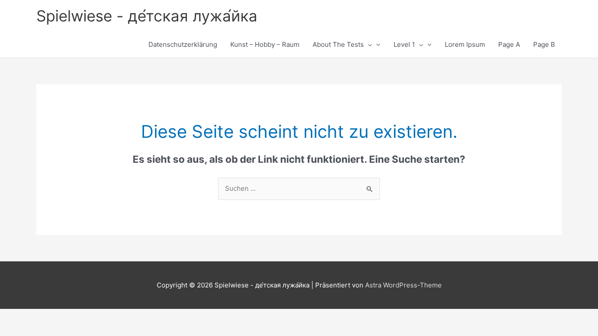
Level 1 (404, 44)
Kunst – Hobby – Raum (264, 44)
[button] (368, 45)
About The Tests (338, 44)
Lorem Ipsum (465, 44)
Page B (544, 44)
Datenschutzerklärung (182, 44)
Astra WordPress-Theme (403, 285)
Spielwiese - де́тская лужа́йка (146, 16)
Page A (509, 44)
